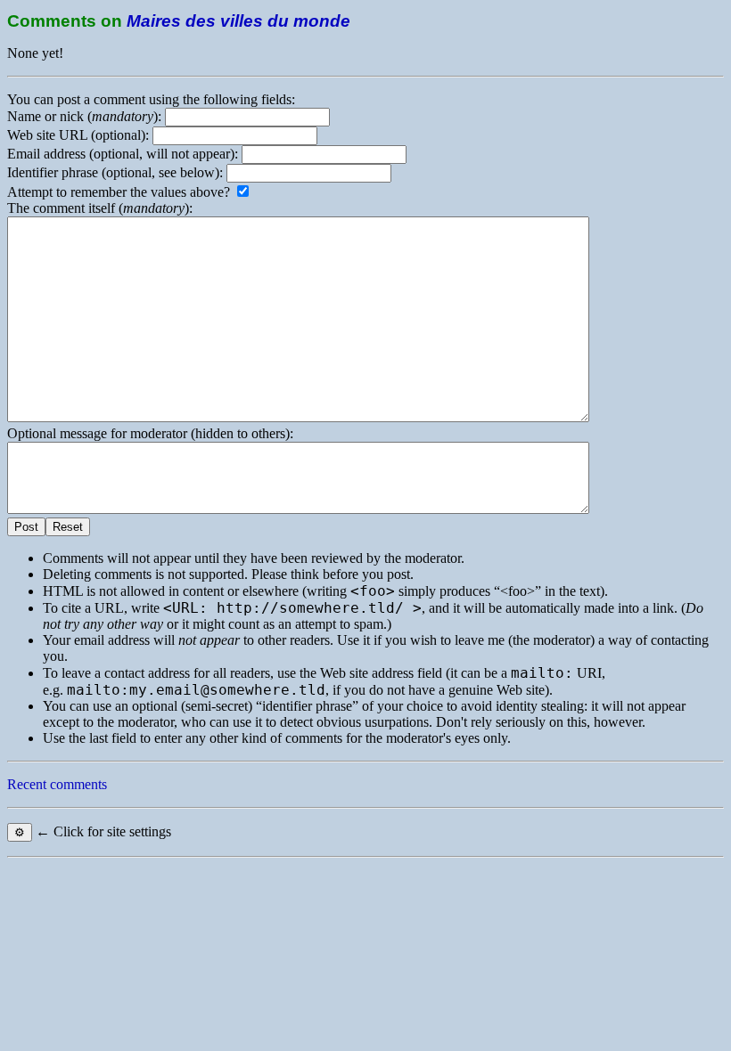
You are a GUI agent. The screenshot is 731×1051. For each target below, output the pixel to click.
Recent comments (57, 784)
